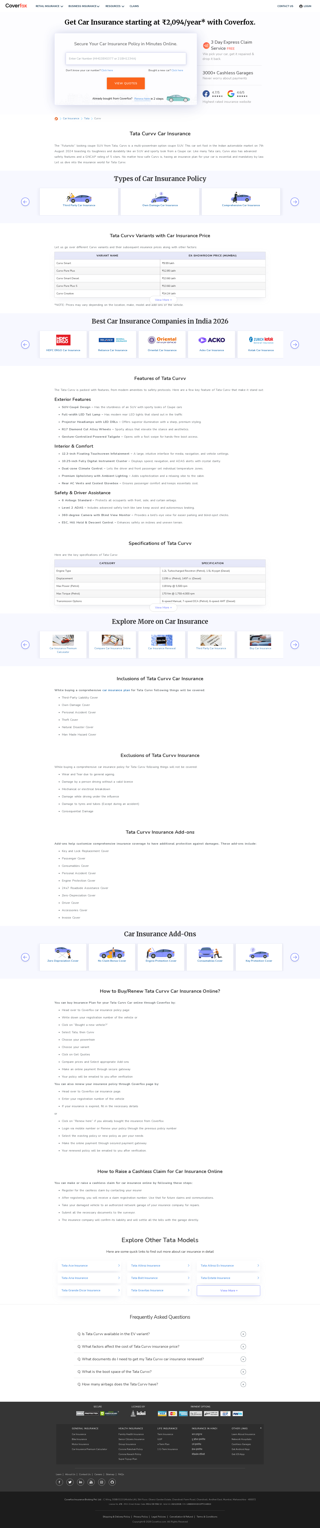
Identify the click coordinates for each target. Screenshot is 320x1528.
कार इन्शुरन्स (197, 1434)
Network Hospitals (241, 1439)
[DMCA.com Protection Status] (87, 1413)
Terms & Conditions (207, 1517)
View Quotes (126, 83)
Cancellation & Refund (181, 1517)
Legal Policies (158, 1517)
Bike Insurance (79, 1439)
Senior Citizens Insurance (131, 1439)
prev (25, 202)
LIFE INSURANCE (167, 1428)
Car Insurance (79, 1434)
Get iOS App (238, 1454)
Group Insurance (127, 1444)
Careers (98, 1474)
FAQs (121, 1474)
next (295, 202)
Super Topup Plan (128, 1459)
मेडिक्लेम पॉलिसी (198, 1454)
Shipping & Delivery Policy (116, 1517)
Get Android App (241, 1449)
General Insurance (85, 1428)
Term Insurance (165, 1434)
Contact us (285, 6)
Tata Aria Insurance (74, 1278)
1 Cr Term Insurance (167, 1449)
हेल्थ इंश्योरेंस (197, 1449)
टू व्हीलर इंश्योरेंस (198, 1439)
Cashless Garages (241, 1444)
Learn (58, 1474)
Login (307, 6)
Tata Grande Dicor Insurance (80, 1290)
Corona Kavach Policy (130, 1454)
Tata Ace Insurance (74, 1266)
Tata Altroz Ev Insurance (217, 1266)
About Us (70, 1474)
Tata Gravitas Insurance (147, 1290)
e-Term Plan (163, 1444)
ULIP (159, 1439)
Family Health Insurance (131, 1434)
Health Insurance (131, 1428)
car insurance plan (116, 690)
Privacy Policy (141, 1517)
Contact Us (85, 1474)
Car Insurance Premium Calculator (89, 1449)
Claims (134, 6)
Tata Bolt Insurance (144, 1278)
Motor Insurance (80, 1444)
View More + (163, 300)
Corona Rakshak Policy (131, 1449)
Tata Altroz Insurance (145, 1266)
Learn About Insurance (243, 1434)
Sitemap (110, 1474)
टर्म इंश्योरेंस (196, 1444)
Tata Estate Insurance (215, 1278)
